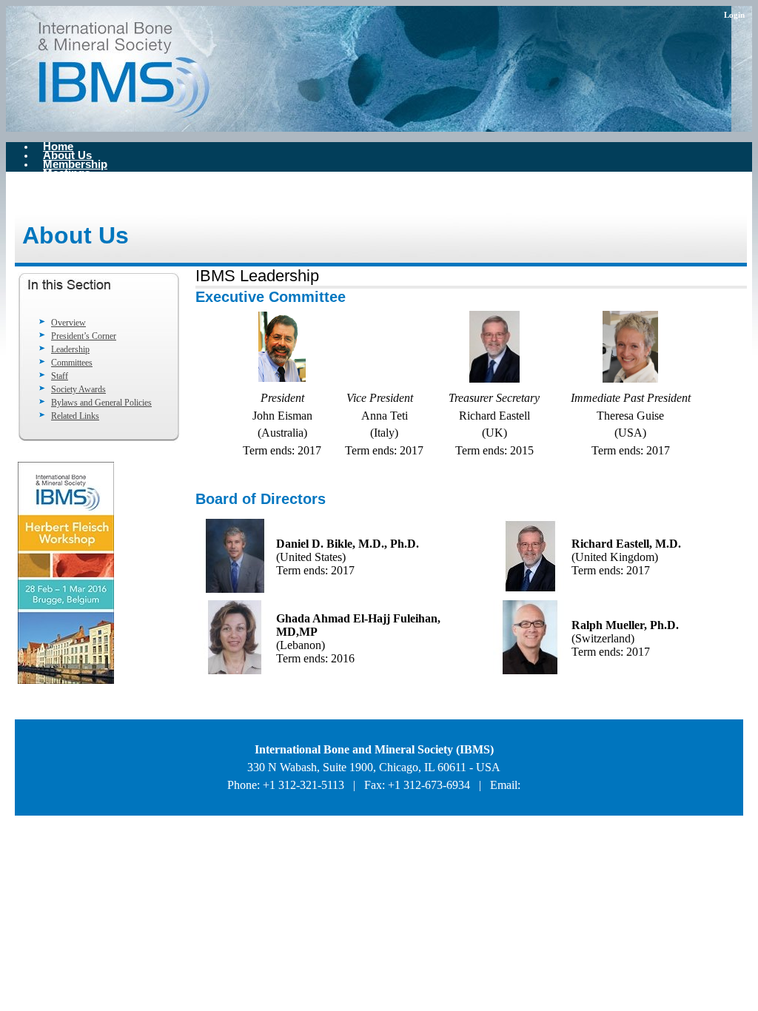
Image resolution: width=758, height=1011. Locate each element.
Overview (68, 323)
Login (734, 14)
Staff (59, 376)
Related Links (75, 416)
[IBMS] (191, 69)
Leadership (70, 349)
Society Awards (78, 389)
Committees (72, 362)
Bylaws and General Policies (101, 402)
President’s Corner (83, 336)
